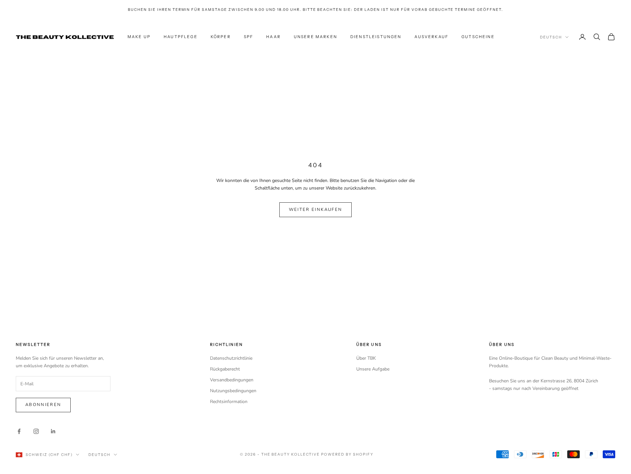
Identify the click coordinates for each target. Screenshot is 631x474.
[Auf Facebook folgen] (19, 431)
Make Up (139, 36)
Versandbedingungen (231, 380)
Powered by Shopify (347, 454)
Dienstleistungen (376, 36)
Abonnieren (43, 405)
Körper (221, 36)
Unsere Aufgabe (372, 369)
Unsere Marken (315, 36)
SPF (248, 36)
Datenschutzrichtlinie (231, 358)
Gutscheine (478, 36)
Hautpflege (181, 36)
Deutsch (551, 37)
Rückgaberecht (225, 369)
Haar (273, 36)
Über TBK (366, 358)
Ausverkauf (431, 36)
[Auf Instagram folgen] (36, 431)
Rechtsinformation (228, 401)
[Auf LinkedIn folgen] (53, 431)
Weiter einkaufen (315, 210)
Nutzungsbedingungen (233, 391)
